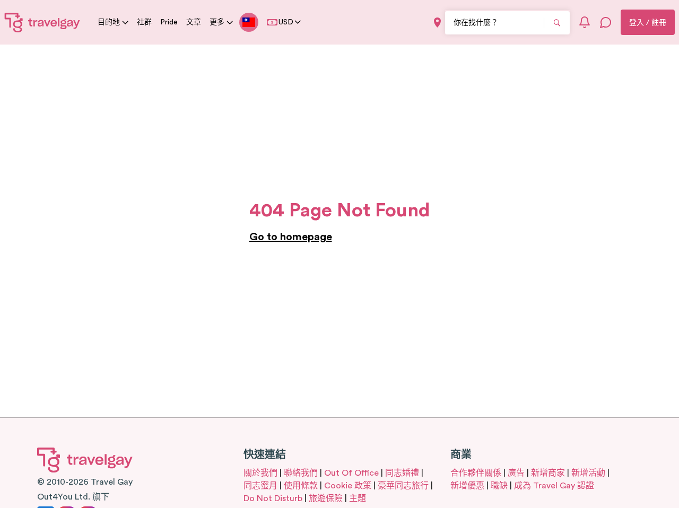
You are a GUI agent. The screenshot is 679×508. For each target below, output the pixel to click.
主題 (357, 498)
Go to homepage (290, 237)
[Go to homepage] (42, 22)
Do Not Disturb (272, 498)
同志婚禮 (402, 473)
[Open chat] (605, 22)
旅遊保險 (326, 498)
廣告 (516, 473)
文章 (193, 22)
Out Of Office (351, 473)
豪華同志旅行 (403, 485)
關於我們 (260, 473)
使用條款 (301, 485)
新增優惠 (467, 485)
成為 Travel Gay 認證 (554, 485)
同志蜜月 (260, 485)
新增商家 (548, 473)
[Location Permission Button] (437, 22)
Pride (169, 22)
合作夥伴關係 (475, 473)
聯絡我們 (301, 473)
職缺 (499, 485)
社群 (144, 22)
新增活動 (588, 473)
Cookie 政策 (347, 485)
